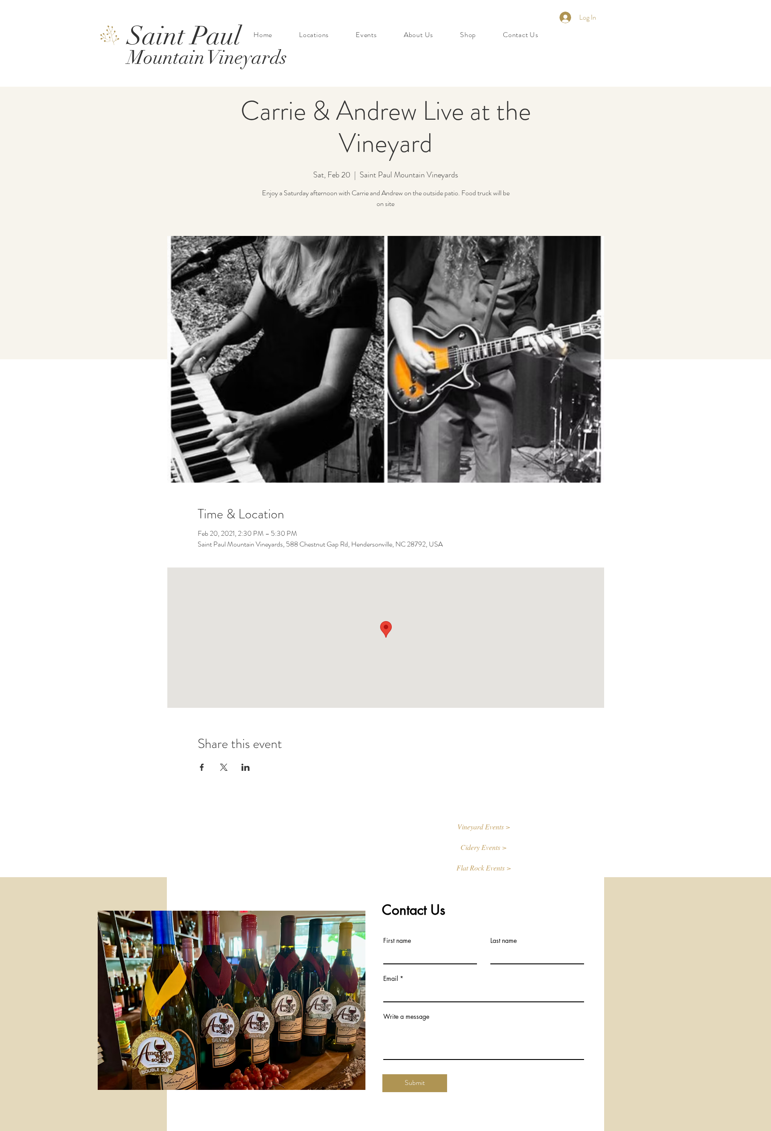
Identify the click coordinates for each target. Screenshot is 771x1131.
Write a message (406, 1016)
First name (397, 941)
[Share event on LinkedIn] (245, 767)
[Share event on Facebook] (202, 767)
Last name (503, 941)
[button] (483, 827)
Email (390, 978)
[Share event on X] (224, 767)
